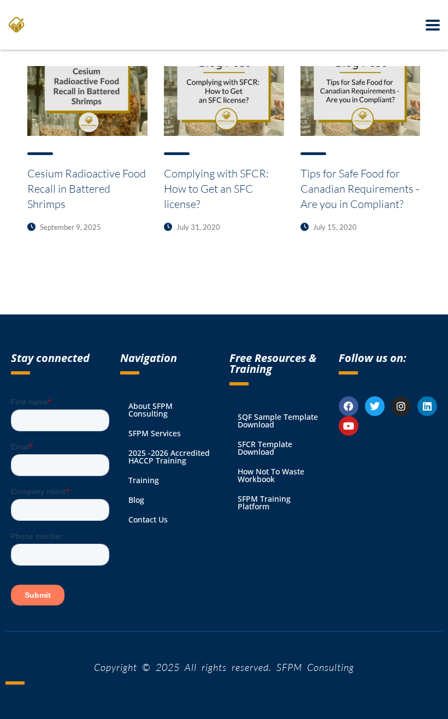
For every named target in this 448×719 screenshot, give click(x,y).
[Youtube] (348, 426)
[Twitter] (375, 406)
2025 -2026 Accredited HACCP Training (169, 457)
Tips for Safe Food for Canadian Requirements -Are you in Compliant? (360, 189)
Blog (136, 500)
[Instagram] (401, 406)
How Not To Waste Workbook (271, 475)
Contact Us (148, 519)
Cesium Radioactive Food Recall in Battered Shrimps (86, 189)
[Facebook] (348, 406)
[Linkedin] (427, 406)
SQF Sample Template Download (278, 421)
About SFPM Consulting (150, 410)
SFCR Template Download (265, 448)
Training (143, 480)
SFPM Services (154, 433)
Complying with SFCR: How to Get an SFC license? (216, 189)
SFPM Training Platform (264, 503)
